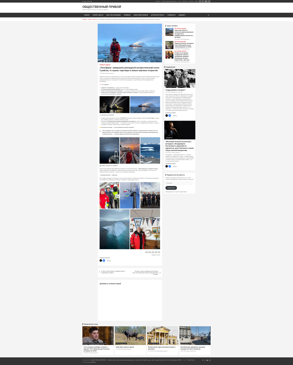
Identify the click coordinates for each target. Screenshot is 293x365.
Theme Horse (190, 360)
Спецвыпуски (170, 67)
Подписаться (171, 188)
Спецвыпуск (171, 15)
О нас (179, 1)
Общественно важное (141, 15)
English (196, 1)
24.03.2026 (86, 352)
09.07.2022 (151, 351)
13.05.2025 (102, 73)
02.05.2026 (177, 39)
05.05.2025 (168, 152)
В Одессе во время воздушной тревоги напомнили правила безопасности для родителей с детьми (182, 56)
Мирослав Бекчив (191, 351)
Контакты (158, 1)
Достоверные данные (180, 28)
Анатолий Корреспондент (161, 351)
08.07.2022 (183, 351)
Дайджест (182, 15)
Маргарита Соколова (177, 92)
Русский (191, 1)
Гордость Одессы (105, 65)
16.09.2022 (118, 349)
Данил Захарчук (110, 73)
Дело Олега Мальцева (113, 15)
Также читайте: (172, 26)
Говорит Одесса (97, 15)
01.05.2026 (177, 48)
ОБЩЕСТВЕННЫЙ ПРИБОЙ (101, 7)
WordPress (93, 362)
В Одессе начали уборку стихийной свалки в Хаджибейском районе (113, 271)
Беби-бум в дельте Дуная (125, 347)
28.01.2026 (168, 92)
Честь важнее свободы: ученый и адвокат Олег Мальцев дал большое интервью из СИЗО (97, 349)
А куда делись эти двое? (175, 90)
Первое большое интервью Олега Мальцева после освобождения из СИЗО (184, 45)
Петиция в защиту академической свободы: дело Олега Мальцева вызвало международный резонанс (145, 272)
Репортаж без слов (90, 324)
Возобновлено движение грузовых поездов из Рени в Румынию (193, 348)
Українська (185, 1)
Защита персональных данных (169, 1)
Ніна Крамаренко (185, 39)
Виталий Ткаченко (126, 349)
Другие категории (157, 15)
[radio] (146, 252)
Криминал (127, 15)
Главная (86, 15)
